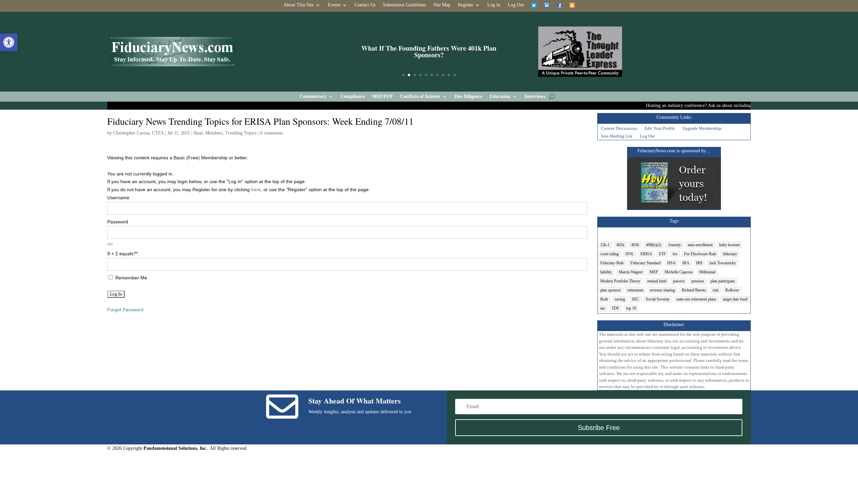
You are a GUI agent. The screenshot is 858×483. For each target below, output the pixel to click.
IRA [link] (685, 263)
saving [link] (620, 299)
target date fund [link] (735, 299)
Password (117, 221)
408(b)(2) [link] (653, 245)
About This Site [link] (299, 5)
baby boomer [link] (729, 245)
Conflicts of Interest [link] (420, 96)
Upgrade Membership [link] (702, 129)
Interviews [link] (535, 96)
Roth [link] (604, 299)
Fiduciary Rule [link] (612, 263)
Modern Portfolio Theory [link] (620, 281)
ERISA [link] (646, 254)
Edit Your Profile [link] (660, 129)
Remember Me (130, 277)
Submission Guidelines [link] (404, 5)
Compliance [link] (353, 96)
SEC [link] (635, 299)
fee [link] (675, 254)
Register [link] (465, 5)
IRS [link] (699, 263)
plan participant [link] (723, 281)
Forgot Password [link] (125, 309)
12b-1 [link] (605, 245)
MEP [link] (654, 272)
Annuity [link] (674, 245)
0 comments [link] (271, 133)
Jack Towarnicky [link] (722, 263)
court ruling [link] (609, 254)
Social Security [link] (658, 299)
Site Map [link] (441, 5)
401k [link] (620, 245)
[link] (8, 42)
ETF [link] (662, 254)
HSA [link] (671, 263)
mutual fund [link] (656, 281)
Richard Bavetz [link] (694, 290)
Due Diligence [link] (468, 96)
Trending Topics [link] (240, 133)
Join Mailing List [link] (616, 137)
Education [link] (500, 96)
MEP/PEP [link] (382, 96)
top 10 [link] (631, 308)
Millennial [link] (707, 272)
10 (454, 75)
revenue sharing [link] (662, 290)
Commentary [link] (313, 96)
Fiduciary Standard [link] (645, 263)
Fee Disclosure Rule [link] (700, 254)
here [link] (256, 189)
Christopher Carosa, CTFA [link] (138, 133)
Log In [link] (493, 5)
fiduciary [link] (730, 254)
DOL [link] (629, 254)
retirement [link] (635, 290)
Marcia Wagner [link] (631, 272)
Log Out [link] (516, 5)
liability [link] (606, 272)
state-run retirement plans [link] (696, 299)
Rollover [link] (732, 290)
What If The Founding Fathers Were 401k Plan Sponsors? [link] (428, 51)
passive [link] (679, 281)
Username (118, 197)
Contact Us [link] (365, 5)
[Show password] (110, 244)
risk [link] (716, 290)
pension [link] (697, 281)
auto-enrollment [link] (700, 245)
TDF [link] (615, 308)
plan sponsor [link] (610, 290)
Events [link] (334, 5)
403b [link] (635, 245)
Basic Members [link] (208, 133)
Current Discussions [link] (619, 129)
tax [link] (602, 308)
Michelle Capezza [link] (678, 272)
